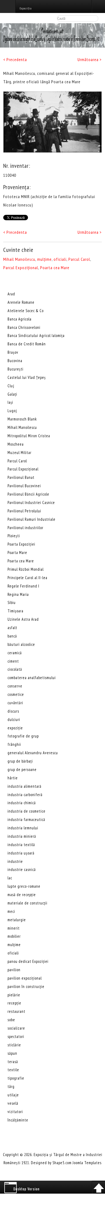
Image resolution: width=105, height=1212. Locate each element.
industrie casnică (22, 869)
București (15, 369)
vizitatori (15, 1111)
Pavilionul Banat (21, 477)
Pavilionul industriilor (25, 527)
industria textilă (21, 844)
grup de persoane (22, 769)
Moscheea (16, 444)
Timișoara (15, 610)
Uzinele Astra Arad (23, 619)
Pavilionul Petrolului (24, 510)
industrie (15, 861)
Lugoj (12, 410)
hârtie (13, 777)
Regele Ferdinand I (23, 586)
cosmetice (16, 694)
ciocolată (15, 669)
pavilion (14, 969)
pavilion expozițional (25, 978)
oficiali (60, 259)
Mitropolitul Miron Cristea (29, 435)
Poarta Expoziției (21, 544)
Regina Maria (18, 594)
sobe (11, 1019)
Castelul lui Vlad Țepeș (27, 377)
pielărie (14, 994)
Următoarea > (90, 59)
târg (11, 1086)
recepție (14, 1003)
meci (11, 911)
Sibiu (12, 602)
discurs (13, 711)
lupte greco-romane (24, 886)
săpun (12, 1053)
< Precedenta (15, 59)
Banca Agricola (20, 319)
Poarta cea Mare (54, 267)
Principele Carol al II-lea (27, 577)
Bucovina (15, 360)
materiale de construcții (27, 903)
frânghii (14, 744)
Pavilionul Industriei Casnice (31, 502)
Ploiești (14, 535)
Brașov (13, 352)
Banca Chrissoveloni (24, 327)
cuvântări (15, 702)
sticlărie (14, 1044)
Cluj (11, 385)
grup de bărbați (20, 761)
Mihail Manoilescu (19, 259)
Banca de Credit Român (27, 343)
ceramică (15, 652)
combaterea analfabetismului (32, 677)
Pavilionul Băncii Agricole (28, 494)
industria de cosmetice (27, 811)
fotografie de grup (23, 736)
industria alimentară (24, 786)
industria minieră (22, 836)
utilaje (13, 1094)
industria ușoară (21, 853)
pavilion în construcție (26, 986)
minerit (14, 928)
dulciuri (14, 719)
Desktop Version (26, 1188)
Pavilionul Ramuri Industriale (31, 519)
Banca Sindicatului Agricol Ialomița (36, 335)
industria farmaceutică (26, 819)
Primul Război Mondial (26, 569)
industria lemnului (23, 827)
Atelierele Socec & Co (26, 310)
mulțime (44, 259)
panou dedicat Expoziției (28, 961)
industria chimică (22, 802)
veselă (13, 1103)
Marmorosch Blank (22, 419)
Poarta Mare (17, 552)
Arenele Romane (21, 302)
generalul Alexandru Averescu (33, 752)
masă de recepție (22, 894)
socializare (16, 1028)
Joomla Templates (87, 1162)
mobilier (14, 936)
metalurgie (17, 919)
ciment (13, 661)
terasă (13, 1061)
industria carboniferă (25, 794)
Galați (12, 394)
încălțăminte (18, 1120)
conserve (15, 686)
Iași (10, 402)
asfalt (12, 627)
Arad (11, 293)
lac (10, 877)
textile (13, 1069)
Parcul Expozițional (20, 267)
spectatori (16, 1036)
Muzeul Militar (20, 452)
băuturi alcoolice (21, 644)
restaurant (16, 1011)
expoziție (15, 727)
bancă (12, 636)
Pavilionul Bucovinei (24, 485)
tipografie (16, 1078)
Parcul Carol (79, 259)
